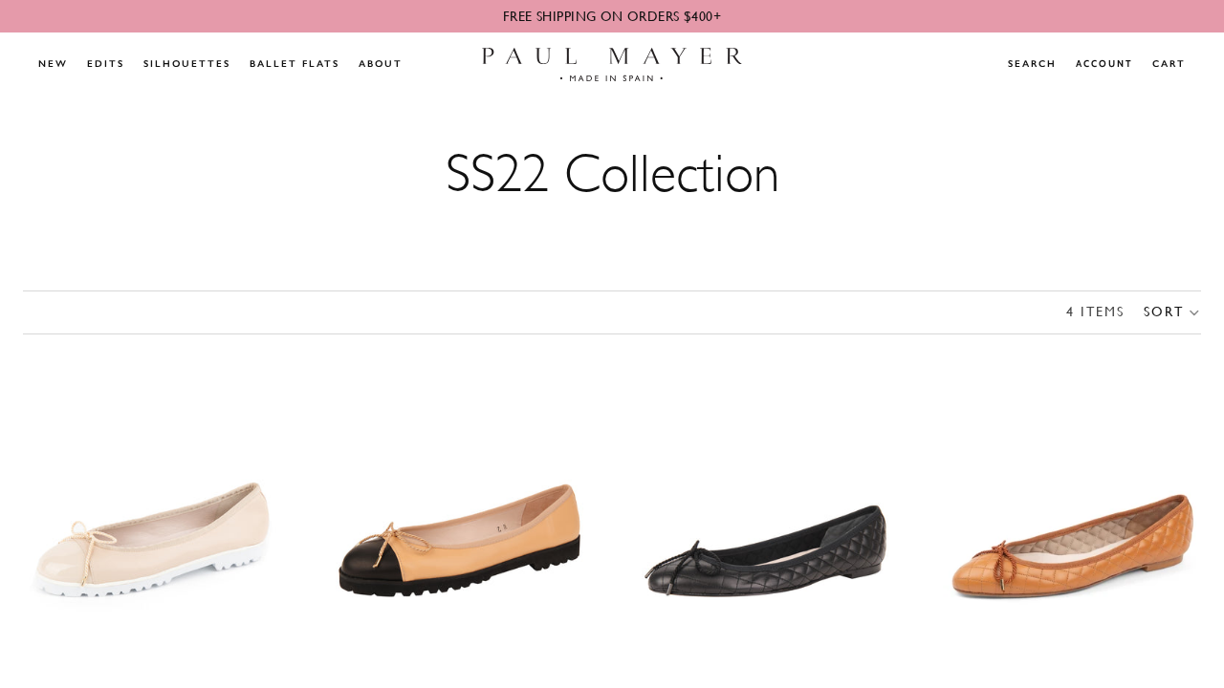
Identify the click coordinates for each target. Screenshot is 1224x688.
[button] (1172, 312)
